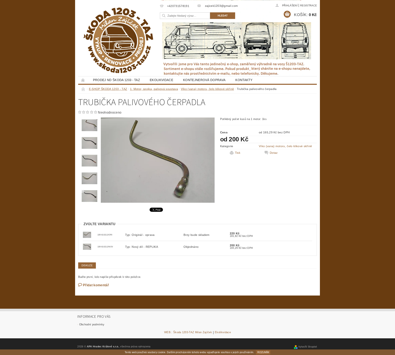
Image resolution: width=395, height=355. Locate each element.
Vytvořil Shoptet (307, 346)
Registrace (308, 5)
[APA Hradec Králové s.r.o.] (118, 40)
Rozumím (263, 352)
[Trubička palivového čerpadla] (87, 234)
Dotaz (274, 152)
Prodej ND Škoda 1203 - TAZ (116, 80)
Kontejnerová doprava (204, 80)
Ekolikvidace (161, 80)
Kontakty (243, 80)
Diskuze (87, 265)
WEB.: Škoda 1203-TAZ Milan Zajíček (188, 332)
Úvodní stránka (83, 80)
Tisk (237, 152)
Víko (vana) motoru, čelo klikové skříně (285, 146)
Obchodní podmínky (91, 324)
